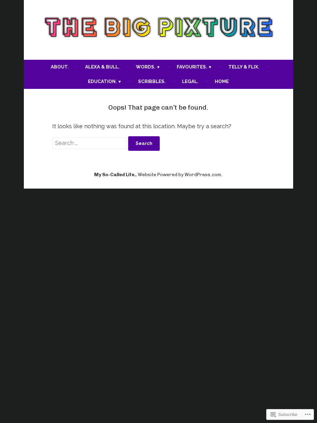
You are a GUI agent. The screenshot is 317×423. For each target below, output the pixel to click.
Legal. (190, 81)
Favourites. (192, 67)
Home (222, 81)
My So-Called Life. (115, 174)
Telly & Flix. (243, 67)
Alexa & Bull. (102, 67)
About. (60, 67)
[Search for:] (90, 143)
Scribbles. (152, 81)
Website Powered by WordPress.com (179, 174)
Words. (145, 67)
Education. (102, 81)
